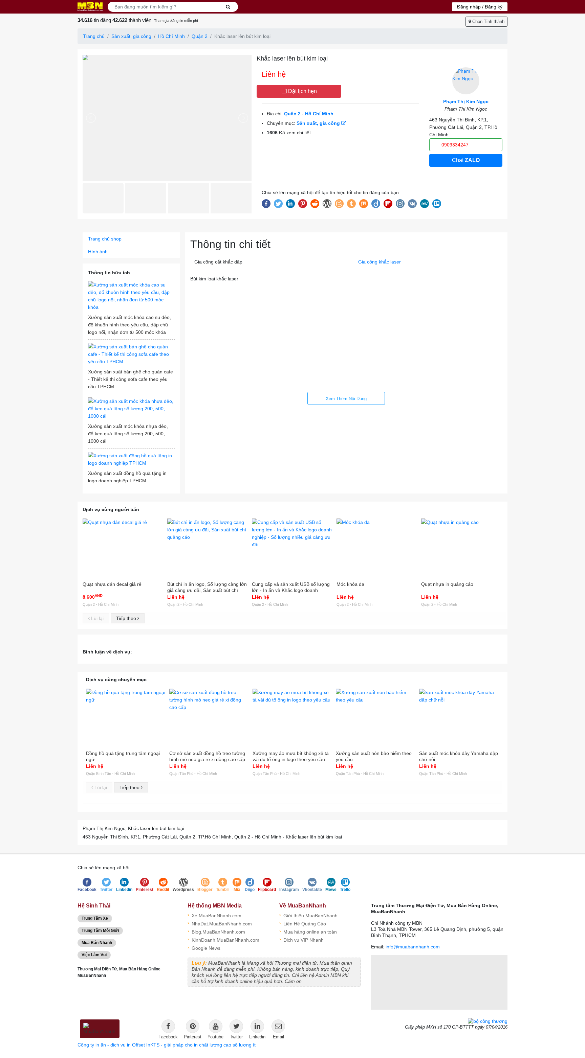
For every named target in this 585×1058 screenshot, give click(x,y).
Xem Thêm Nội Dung (346, 398)
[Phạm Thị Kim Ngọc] (465, 80)
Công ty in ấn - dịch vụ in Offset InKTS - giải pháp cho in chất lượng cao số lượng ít (167, 1045)
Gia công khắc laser (379, 261)
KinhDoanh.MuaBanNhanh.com (223, 939)
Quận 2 (200, 36)
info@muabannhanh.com (413, 946)
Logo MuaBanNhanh (90, 6)
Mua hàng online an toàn (308, 931)
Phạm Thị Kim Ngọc (466, 101)
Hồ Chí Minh (171, 36)
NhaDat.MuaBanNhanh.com (220, 923)
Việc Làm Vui (94, 954)
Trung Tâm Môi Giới (100, 930)
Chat (466, 160)
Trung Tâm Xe (95, 918)
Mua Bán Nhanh (97, 942)
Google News (204, 947)
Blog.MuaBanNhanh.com (216, 931)
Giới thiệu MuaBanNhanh (308, 915)
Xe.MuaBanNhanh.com (214, 915)
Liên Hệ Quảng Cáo (302, 923)
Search (228, 7)
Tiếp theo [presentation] (126, 618)
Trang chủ (94, 36)
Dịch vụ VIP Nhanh (301, 939)
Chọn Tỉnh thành (487, 21)
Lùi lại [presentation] (97, 618)
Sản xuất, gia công (131, 36)
